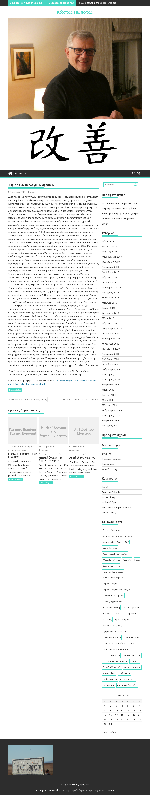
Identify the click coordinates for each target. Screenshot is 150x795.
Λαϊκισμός (107, 619)
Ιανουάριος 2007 (111, 374)
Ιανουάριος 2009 (111, 348)
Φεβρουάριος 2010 (112, 328)
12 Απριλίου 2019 (48, 446)
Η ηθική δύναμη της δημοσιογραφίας (98, 2)
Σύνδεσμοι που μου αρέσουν (117, 507)
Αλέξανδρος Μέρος (111, 560)
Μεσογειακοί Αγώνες (112, 625)
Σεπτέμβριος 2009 (111, 338)
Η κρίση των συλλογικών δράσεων (119, 208)
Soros (119, 542)
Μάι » (113, 732)
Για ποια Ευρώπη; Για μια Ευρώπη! (79, 399)
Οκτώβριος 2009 (110, 333)
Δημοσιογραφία (110, 583)
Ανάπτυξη (127, 560)
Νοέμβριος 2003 (110, 425)
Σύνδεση (106, 453)
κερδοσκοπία (125, 673)
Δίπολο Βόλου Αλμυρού (113, 577)
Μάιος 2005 (108, 389)
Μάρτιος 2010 (109, 323)
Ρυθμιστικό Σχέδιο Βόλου (114, 643)
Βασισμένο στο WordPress (50, 790)
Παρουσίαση (108, 497)
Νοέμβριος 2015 (110, 292)
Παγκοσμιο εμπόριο (112, 637)
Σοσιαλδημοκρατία (111, 655)
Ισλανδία (107, 613)
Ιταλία (116, 613)
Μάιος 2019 (108, 241)
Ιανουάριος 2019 (111, 261)
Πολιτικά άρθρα (14, 390)
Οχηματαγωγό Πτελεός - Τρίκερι (117, 631)
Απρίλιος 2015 (109, 302)
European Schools (111, 492)
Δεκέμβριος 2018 (110, 266)
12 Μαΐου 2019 (16, 446)
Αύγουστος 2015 (110, 297)
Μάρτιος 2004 (109, 405)
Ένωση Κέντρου (110, 548)
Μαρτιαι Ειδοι (21, 173)
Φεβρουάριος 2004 (112, 410)
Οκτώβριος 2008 (110, 364)
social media (108, 542)
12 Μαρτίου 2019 (78, 446)
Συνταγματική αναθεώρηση (115, 661)
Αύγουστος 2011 (110, 312)
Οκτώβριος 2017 (110, 282)
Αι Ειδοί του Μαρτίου (84, 431)
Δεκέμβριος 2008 (110, 353)
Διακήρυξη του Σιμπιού (113, 595)
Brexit (105, 223)
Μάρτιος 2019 (109, 251)
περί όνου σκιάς (110, 679)
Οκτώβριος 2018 (110, 272)
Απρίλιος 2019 (109, 246)
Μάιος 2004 (108, 399)
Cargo (105, 530)
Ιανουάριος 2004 (111, 415)
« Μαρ (105, 732)
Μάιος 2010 (108, 318)
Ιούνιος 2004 (109, 394)
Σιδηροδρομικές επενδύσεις (115, 649)
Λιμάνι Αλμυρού (122, 619)
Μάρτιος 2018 (109, 277)
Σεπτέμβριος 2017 (111, 287)
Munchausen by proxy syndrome (117, 536)
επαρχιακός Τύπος (132, 667)
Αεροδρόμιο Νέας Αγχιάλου (115, 554)
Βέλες (137, 560)
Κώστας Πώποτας (75, 12)
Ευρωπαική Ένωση (111, 607)
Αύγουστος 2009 (110, 343)
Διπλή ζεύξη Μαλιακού (113, 601)
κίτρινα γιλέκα (109, 673)
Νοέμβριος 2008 (110, 359)
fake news (115, 530)
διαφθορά (134, 661)
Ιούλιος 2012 (109, 307)
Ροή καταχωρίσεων (111, 458)
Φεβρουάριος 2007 (112, 369)
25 (122, 719)
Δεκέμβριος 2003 (110, 420)
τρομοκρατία (108, 685)
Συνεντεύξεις (109, 512)
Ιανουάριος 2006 (111, 379)
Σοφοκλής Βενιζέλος (132, 655)
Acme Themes (106, 790)
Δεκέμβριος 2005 (110, 384)
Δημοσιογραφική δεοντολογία (116, 589)
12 (128, 710)
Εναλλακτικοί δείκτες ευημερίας (118, 218)
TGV (127, 542)
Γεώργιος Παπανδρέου (113, 571)
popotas (33, 192)
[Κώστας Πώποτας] (10, 173)
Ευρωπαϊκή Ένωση (131, 607)
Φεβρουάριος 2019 (112, 256)
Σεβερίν (131, 643)
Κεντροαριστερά (129, 613)
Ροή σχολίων (108, 463)
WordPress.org (109, 469)
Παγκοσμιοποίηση (132, 637)
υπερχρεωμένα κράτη (127, 685)
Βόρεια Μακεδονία (111, 565)
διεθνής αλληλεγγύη (112, 667)
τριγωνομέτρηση (127, 679)
